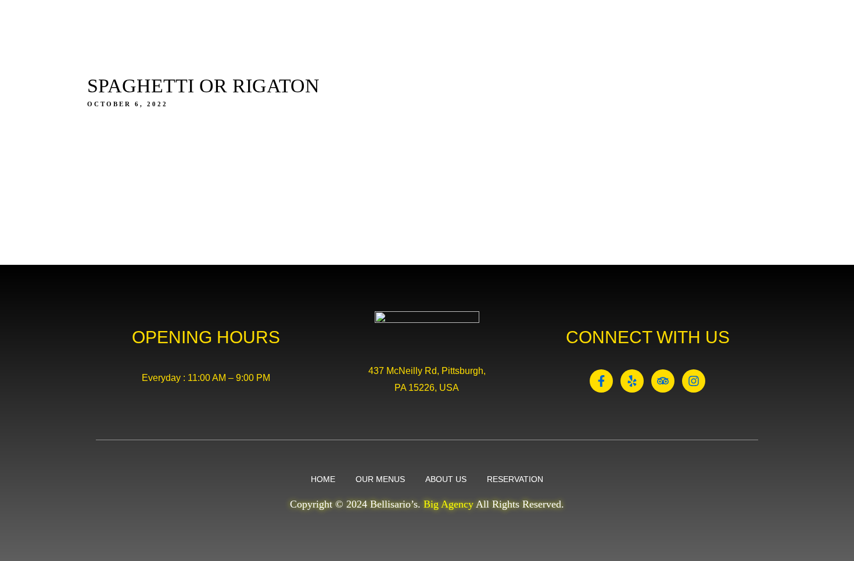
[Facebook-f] (601, 381)
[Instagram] (693, 381)
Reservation (603, 61)
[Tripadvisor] (662, 381)
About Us (526, 61)
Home (390, 61)
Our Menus (453, 61)
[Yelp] (632, 381)
